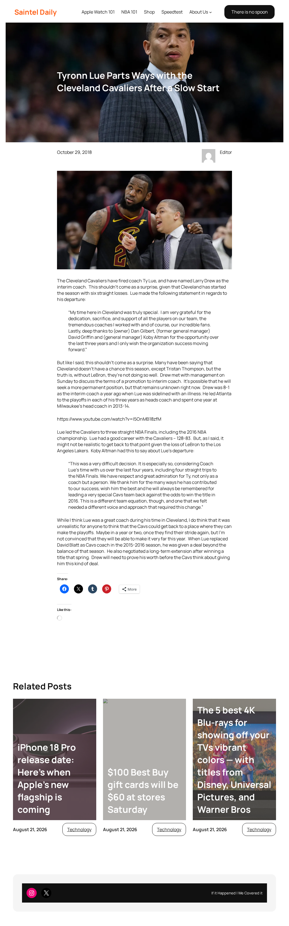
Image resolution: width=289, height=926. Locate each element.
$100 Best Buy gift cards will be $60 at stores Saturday (143, 791)
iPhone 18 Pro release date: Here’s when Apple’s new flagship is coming (46, 778)
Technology (79, 829)
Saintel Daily (35, 12)
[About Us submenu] (210, 12)
